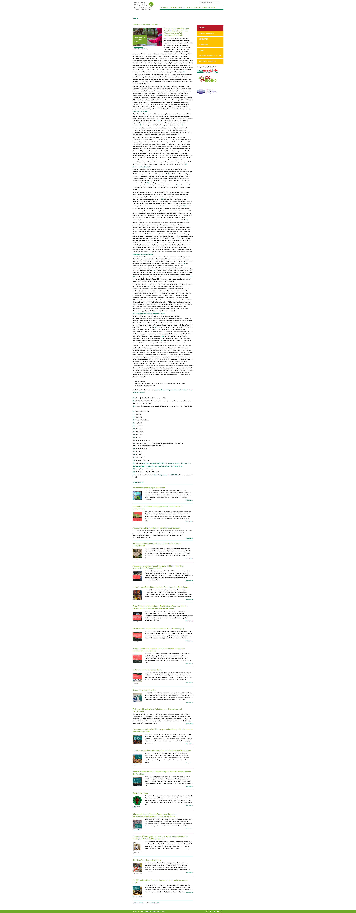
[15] (186, 220)
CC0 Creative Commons (140, 49)
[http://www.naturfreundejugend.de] (210, 83)
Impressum (141, 911)
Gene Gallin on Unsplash (136, 764)
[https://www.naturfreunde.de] (210, 73)
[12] (139, 189)
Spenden (202, 28)
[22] (138, 306)
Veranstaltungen (209, 7)
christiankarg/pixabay (138, 47)
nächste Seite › (155, 903)
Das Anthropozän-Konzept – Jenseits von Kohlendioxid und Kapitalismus (162, 750)
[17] (183, 263)
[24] (163, 336)
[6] (182, 125)
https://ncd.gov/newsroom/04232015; (166, 475)
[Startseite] (143, 5)
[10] (147, 183)
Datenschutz (148, 911)
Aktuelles (197, 7)
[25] (161, 340)
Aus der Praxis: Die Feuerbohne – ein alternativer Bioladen (156, 528)
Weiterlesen (189, 500)
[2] (184, 72)
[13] (162, 199)
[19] (134, 277)
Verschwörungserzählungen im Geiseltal (149, 488)
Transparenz (156, 911)
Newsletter (203, 39)
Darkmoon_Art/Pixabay (138, 896)
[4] (158, 120)
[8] (186, 164)
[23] (156, 327)
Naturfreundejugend (207, 61)
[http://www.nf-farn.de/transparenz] (210, 95)
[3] (164, 86)
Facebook (218, 911)
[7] (178, 134)
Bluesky (211, 911)
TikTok (221, 911)
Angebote (173, 7)
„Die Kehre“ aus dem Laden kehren (147, 860)
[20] (191, 277)
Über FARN (164, 7)
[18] (154, 270)
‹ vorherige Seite (138, 903)
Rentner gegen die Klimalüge (144, 690)
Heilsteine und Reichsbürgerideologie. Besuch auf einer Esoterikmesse (161, 587)
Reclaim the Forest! (140, 793)
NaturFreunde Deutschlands (210, 55)
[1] (179, 47)
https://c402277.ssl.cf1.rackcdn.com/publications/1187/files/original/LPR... (159, 466)
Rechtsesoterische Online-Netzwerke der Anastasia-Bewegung (158, 629)
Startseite (135, 18)
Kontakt (135, 911)
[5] (140, 125)
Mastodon (214, 911)
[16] (178, 238)
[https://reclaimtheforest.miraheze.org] (137, 805)
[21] (149, 286)
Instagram (207, 911)
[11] (178, 185)
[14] (185, 206)
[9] (168, 174)
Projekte (181, 7)
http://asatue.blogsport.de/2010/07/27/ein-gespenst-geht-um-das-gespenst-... (166, 463)
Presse (201, 50)
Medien (189, 7)
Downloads (203, 44)
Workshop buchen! (206, 33)
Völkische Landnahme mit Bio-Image (147, 670)
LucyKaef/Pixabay (138, 829)
